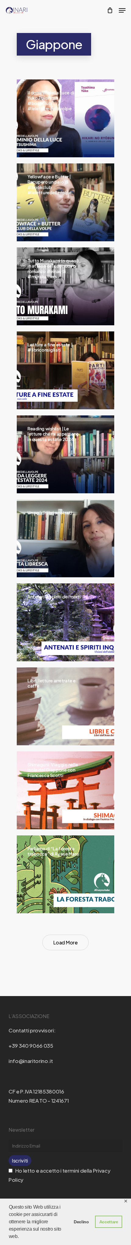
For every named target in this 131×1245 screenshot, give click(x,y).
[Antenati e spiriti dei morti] (65, 622)
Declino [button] (81, 1221)
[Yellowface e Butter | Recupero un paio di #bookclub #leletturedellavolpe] (65, 202)
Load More (65, 942)
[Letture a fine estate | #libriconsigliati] (65, 370)
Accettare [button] (108, 1221)
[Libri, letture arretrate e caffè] (65, 706)
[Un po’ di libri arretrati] (65, 538)
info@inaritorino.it (31, 1060)
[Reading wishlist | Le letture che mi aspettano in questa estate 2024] (65, 454)
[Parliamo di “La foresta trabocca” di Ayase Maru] (65, 874)
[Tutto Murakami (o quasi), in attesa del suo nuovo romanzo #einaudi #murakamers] (65, 286)
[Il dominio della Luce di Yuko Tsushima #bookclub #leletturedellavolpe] (65, 118)
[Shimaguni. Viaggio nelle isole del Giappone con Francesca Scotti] (65, 790)
